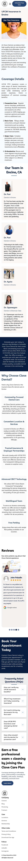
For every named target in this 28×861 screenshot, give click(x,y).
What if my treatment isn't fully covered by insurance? (12, 701)
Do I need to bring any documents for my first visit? (12, 712)
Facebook (5, 845)
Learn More (7, 783)
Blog (3, 804)
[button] (9, 630)
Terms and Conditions (9, 831)
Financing (5, 807)
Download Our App (8, 837)
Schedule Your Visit (19, 4)
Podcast (4, 810)
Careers (4, 801)
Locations (5, 817)
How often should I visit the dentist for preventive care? (11, 737)
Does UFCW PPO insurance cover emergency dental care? (10, 724)
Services (4, 820)
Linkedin (4, 848)
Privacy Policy (6, 834)
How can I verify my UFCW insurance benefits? (11, 689)
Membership (6, 824)
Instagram (5, 851)
